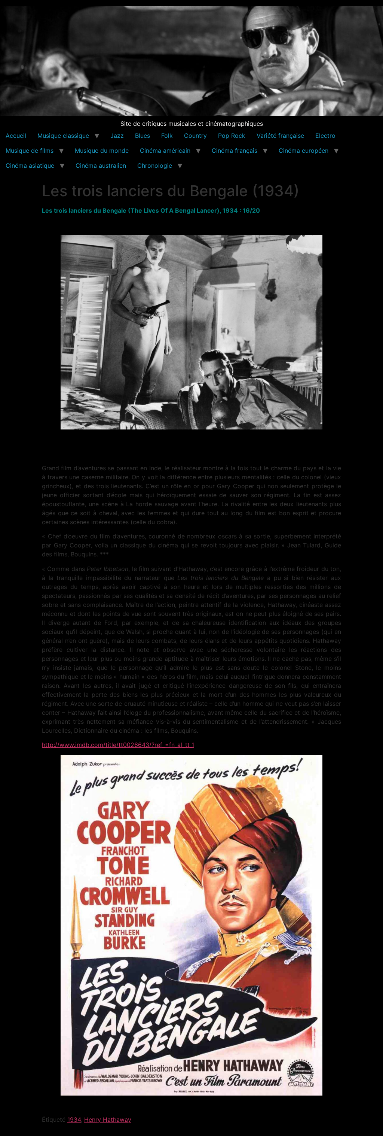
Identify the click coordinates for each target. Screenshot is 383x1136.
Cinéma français (234, 150)
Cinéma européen (303, 150)
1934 (74, 1119)
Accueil (16, 135)
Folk (167, 135)
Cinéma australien (101, 165)
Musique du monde (102, 150)
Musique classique (63, 135)
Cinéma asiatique (30, 165)
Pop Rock (231, 135)
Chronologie (154, 165)
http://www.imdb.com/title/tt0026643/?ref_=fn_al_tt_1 (118, 744)
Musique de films (29, 150)
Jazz (117, 135)
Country (195, 135)
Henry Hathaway (107, 1119)
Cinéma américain (165, 150)
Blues (142, 135)
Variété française (280, 135)
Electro (325, 135)
